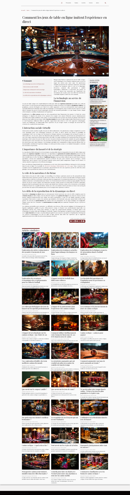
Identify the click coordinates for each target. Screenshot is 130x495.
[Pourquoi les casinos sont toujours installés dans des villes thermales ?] (36, 461)
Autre (97, 2)
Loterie (83, 2)
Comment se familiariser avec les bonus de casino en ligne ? (92, 473)
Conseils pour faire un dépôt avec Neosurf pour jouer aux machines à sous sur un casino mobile (64, 474)
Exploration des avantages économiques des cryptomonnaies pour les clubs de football (34, 280)
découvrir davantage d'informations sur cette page (59, 166)
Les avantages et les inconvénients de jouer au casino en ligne (93, 307)
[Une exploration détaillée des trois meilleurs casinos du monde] (36, 351)
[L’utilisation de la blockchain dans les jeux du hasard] (94, 407)
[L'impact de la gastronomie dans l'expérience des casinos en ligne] (65, 296)
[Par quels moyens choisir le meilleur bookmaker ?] (36, 407)
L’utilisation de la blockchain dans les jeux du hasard (93, 418)
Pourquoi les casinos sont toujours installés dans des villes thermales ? (35, 473)
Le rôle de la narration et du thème (32, 92)
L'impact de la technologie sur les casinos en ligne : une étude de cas (34, 334)
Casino (76, 2)
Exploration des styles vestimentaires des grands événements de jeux (98, 101)
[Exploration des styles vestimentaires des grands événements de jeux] (98, 91)
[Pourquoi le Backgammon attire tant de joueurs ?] (94, 435)
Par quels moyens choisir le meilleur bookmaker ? (35, 418)
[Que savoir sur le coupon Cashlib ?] (36, 379)
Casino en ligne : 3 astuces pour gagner (91, 334)
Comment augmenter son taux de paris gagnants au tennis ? (92, 362)
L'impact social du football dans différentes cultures (62, 279)
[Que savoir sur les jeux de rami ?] (65, 379)
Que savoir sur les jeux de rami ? (63, 389)
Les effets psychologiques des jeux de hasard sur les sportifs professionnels (35, 307)
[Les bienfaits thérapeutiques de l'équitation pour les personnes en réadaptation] (94, 268)
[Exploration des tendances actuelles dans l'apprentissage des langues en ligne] (98, 112)
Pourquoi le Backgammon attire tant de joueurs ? (93, 446)
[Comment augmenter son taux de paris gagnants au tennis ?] (94, 351)
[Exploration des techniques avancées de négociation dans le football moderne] (98, 134)
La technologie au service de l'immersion (33, 84)
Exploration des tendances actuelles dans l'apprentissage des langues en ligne (98, 122)
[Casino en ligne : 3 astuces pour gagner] (94, 322)
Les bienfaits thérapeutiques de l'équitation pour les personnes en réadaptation (92, 280)
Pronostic (68, 2)
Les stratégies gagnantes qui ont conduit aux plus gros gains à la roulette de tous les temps (63, 363)
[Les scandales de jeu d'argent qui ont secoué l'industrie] (65, 407)
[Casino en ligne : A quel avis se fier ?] (36, 435)
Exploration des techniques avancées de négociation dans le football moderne (98, 144)
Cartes (90, 2)
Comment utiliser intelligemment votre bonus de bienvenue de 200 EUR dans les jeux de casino (63, 335)
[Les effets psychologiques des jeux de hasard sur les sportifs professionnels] (36, 296)
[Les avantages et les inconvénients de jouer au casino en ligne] (94, 296)
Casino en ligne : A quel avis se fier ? (35, 445)
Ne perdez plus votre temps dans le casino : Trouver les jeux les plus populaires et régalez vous (93, 391)
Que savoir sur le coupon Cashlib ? (34, 389)
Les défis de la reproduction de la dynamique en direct (37, 95)
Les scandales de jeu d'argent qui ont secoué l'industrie (64, 418)
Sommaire (28, 81)
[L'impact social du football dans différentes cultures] (65, 268)
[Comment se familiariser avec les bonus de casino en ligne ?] (94, 461)
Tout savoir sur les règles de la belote (64, 445)
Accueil (23, 10)
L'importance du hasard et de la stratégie (34, 89)
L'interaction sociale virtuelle (30, 86)
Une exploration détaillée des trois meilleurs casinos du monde (34, 362)
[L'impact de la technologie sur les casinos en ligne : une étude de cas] (36, 322)
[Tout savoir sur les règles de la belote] (65, 435)
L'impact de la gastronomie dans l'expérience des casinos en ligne (63, 307)
